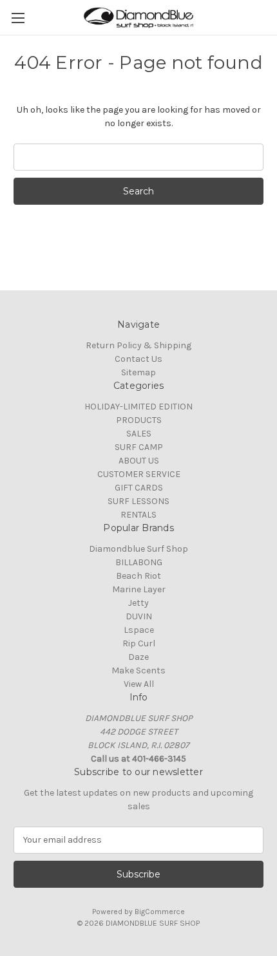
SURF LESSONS (138, 501)
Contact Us (138, 358)
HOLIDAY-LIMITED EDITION (138, 406)
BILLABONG (138, 562)
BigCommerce (160, 911)
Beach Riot (138, 575)
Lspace (139, 629)
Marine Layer (139, 589)
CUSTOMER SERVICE (138, 474)
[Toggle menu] (17, 17)
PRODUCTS (139, 420)
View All (139, 684)
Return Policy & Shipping (138, 345)
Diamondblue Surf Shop (138, 548)
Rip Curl (138, 643)
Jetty (138, 602)
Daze (138, 656)
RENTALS (138, 514)
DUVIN (139, 616)
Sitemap (138, 372)
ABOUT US (139, 460)
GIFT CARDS (139, 487)
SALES (138, 433)
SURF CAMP (139, 447)
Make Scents (138, 670)
